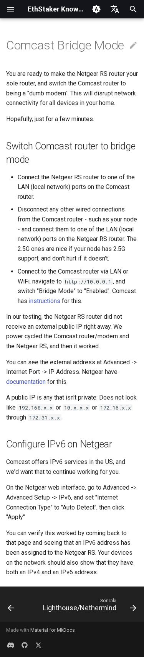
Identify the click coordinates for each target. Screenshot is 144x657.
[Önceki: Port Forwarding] (11, 606)
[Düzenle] (133, 46)
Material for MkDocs (52, 630)
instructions (44, 301)
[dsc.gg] (11, 645)
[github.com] (24, 645)
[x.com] (38, 645)
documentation (26, 381)
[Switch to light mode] (96, 9)
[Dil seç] (114, 9)
